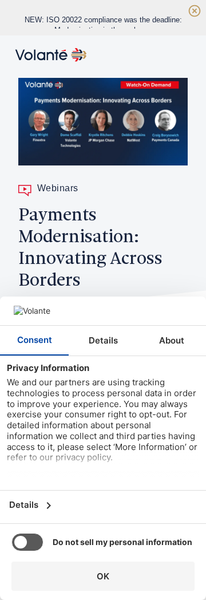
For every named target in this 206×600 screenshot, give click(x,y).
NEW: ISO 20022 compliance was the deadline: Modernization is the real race (103, 24)
